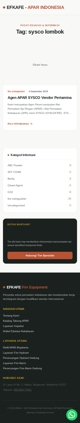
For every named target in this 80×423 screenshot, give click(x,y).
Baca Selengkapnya (18, 123)
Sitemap (30, 412)
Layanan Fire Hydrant (16, 352)
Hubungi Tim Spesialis (40, 255)
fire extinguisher (16, 91)
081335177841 (23, 389)
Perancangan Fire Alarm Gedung (22, 368)
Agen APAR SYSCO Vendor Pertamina (39, 98)
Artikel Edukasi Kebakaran (18, 331)
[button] (71, 414)
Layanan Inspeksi (13, 325)
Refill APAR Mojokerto (15, 347)
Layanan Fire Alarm (14, 363)
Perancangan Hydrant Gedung (21, 357)
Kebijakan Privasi (45, 412)
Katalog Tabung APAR (16, 320)
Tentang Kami (11, 315)
